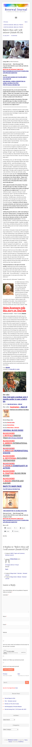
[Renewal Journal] (16, 4)
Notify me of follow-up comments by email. (13, 660)
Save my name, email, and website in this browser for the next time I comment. (16, 645)
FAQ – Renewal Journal (10, 701)
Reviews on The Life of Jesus (12, 703)
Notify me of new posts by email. (11, 666)
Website (5, 632)
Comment (6, 595)
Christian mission (8, 24)
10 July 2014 (6, 35)
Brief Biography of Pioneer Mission (13, 706)
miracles (16, 24)
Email (4, 624)
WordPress (20, 741)
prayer (21, 24)
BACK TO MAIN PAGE (12, 486)
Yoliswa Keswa (13, 559)
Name (5, 616)
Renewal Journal (16, 9)
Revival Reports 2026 (10, 698)
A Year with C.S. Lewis (14, 369)
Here (16, 688)
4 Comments (14, 35)
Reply (6, 569)
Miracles (8, 367)
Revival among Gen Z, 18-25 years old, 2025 (15, 709)
